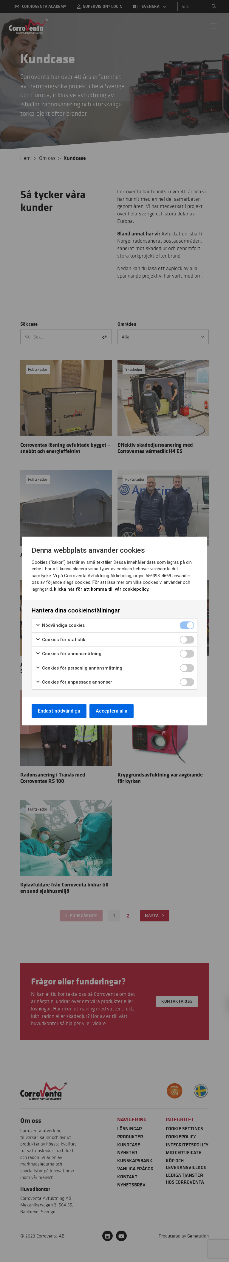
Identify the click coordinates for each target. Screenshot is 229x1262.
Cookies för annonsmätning (71, 653)
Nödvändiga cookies (63, 625)
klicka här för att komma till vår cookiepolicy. (101, 589)
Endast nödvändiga (59, 711)
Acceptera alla (111, 711)
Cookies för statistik (63, 639)
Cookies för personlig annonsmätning (81, 668)
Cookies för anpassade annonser (76, 682)
